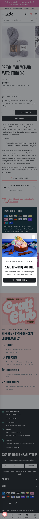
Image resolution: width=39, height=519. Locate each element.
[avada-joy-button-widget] (4, 514)
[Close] (33, 237)
